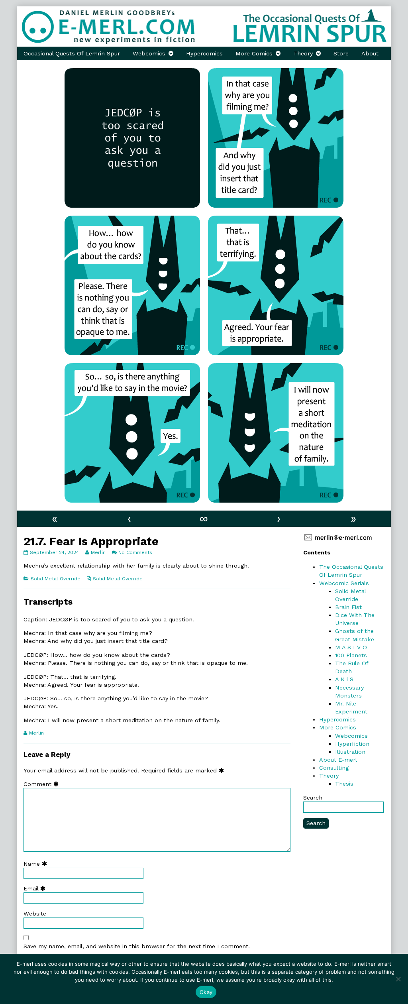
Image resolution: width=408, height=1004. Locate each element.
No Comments (135, 552)
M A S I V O (351, 647)
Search (312, 797)
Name (37, 864)
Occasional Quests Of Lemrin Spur (72, 53)
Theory (303, 53)
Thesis (344, 783)
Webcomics (149, 53)
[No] (398, 979)
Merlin (98, 552)
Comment (43, 784)
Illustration (350, 752)
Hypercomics (204, 53)
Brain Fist (348, 607)
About (370, 53)
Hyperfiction (352, 744)
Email (36, 888)
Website (35, 913)
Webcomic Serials (344, 583)
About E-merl (338, 759)
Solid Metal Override (55, 579)
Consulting (334, 767)
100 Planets (351, 655)
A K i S (344, 679)
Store (341, 53)
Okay (206, 992)
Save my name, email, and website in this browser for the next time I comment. (137, 946)
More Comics (254, 53)
